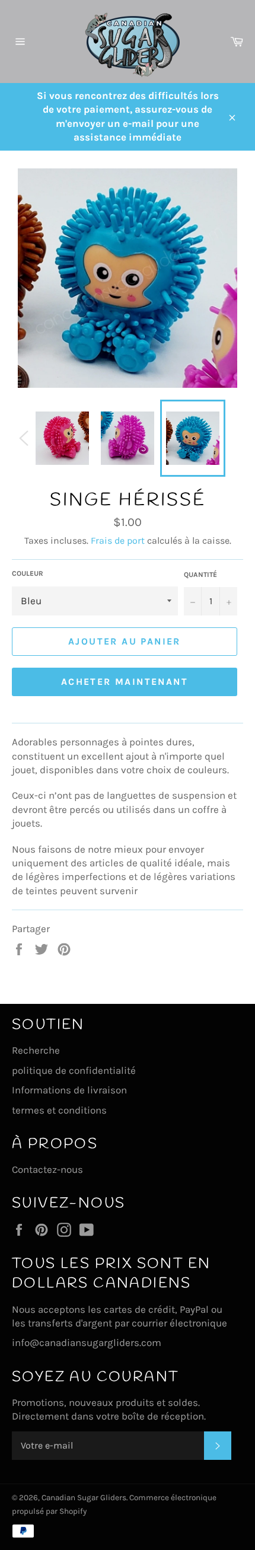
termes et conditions (59, 1110)
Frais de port (118, 540)
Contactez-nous (47, 1169)
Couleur (27, 573)
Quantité (200, 574)
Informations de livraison (69, 1090)
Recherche (36, 1050)
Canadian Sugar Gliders (84, 1497)
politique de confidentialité (74, 1070)
